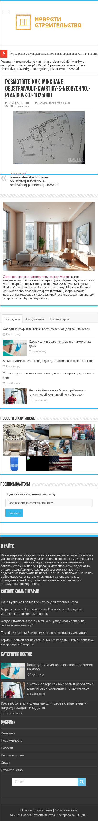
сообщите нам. (30, 584)
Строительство (12, 770)
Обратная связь (66, 810)
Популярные (35, 319)
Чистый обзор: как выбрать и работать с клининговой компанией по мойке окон (60, 686)
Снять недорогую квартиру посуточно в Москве (36, 276)
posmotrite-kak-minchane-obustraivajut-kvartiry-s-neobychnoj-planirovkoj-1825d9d (42, 63)
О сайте (26, 810)
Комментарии (59, 319)
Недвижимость (11, 740)
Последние (12, 319)
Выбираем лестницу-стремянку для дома (57, 632)
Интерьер (8, 733)
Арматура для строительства (57, 602)
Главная (6, 61)
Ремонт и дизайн (12, 755)
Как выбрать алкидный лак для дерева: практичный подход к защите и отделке (43, 705)
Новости (7, 748)
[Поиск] (82, 782)
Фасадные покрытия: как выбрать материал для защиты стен (46, 329)
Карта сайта (43, 810)
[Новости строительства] (49, 22)
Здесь (27, 298)
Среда (5, 762)
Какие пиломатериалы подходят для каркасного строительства (48, 361)
